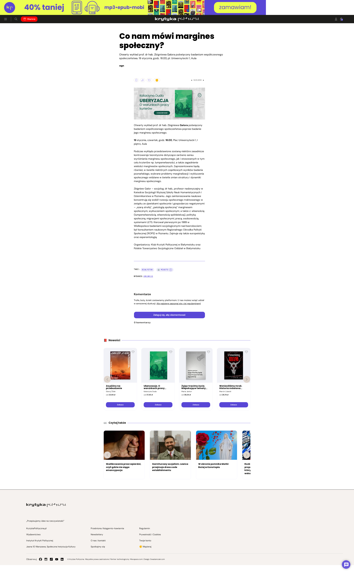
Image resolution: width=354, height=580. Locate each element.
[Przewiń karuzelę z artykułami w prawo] (246, 454)
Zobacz (120, 405)
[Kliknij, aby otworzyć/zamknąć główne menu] (5, 19)
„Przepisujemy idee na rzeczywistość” (45, 520)
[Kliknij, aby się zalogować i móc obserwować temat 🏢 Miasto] (170, 269)
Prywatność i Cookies (150, 534)
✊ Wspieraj (145, 546)
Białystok (147, 270)
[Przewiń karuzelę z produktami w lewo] (107, 379)
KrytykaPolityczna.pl (36, 528)
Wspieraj (31, 19)
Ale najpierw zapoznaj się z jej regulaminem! (179, 303)
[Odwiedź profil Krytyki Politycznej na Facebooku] (40, 559)
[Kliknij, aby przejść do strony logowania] (336, 19)
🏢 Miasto (163, 270)
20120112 (148, 276)
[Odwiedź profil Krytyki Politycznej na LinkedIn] (62, 559)
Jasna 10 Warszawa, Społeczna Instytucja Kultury (51, 546)
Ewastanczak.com (157, 559)
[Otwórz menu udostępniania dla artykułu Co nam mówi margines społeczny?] (142, 80)
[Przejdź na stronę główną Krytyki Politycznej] (46, 505)
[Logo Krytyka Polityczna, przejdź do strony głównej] (177, 19)
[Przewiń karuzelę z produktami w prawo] (246, 379)
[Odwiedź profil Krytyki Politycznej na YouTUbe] (56, 559)
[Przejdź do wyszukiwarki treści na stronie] (16, 19)
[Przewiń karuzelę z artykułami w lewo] (107, 454)
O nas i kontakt (98, 540)
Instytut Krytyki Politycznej (39, 540)
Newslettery (97, 534)
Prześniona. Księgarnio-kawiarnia (107, 528)
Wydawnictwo (33, 534)
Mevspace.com (136, 559)
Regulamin (144, 528)
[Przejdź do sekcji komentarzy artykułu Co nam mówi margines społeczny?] (149, 80)
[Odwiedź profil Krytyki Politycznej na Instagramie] (46, 559)
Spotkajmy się (98, 546)
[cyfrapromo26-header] (177, 7)
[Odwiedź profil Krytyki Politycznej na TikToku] (51, 559)
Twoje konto (145, 540)
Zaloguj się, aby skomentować (169, 314)
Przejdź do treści (14, 8)
